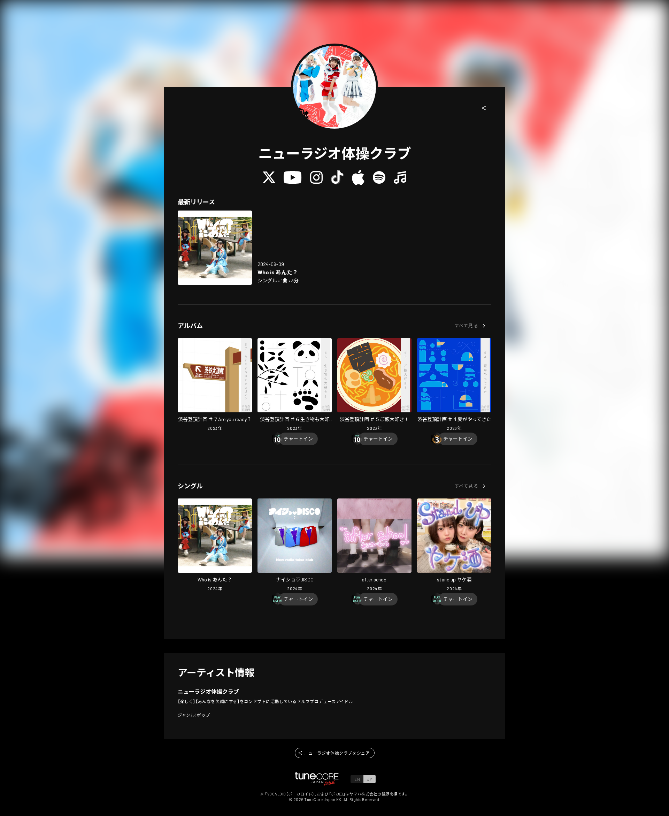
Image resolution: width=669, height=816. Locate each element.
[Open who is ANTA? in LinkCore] (215, 248)
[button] (484, 108)
